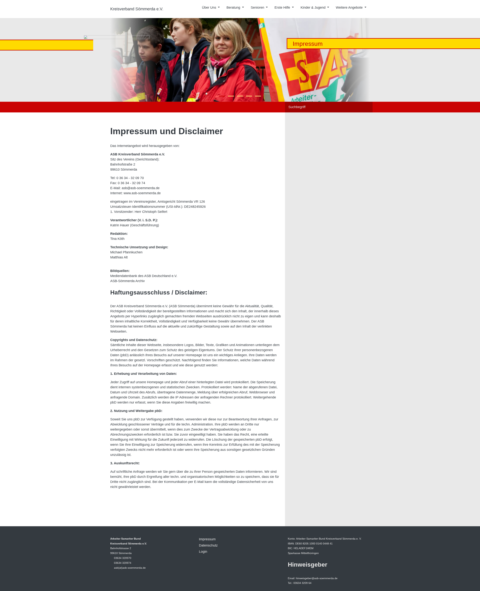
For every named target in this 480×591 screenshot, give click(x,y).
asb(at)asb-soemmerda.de (130, 567)
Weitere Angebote (350, 7)
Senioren (258, 7)
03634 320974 (122, 562)
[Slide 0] (222, 96)
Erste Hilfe (282, 7)
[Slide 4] (258, 96)
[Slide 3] (249, 96)
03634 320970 (122, 557)
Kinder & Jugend (313, 7)
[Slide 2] (240, 96)
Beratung (233, 7)
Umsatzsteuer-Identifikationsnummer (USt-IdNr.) (146, 207)
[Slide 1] (231, 96)
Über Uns (209, 7)
